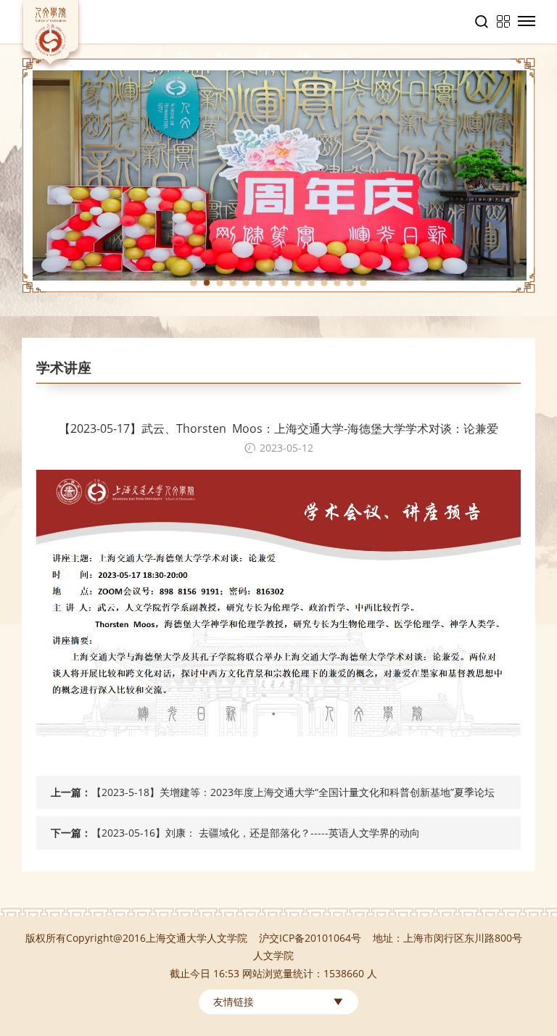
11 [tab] (324, 283)
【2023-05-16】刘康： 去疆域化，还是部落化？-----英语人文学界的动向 (255, 833)
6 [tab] (259, 283)
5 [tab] (246, 283)
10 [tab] (311, 283)
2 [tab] (207, 283)
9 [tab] (298, 283)
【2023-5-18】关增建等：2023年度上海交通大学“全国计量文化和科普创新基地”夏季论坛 (293, 792)
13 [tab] (350, 283)
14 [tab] (363, 283)
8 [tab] (285, 283)
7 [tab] (272, 283)
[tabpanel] (278, 175)
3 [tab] (220, 283)
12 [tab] (337, 283)
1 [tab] (194, 283)
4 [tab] (233, 283)
